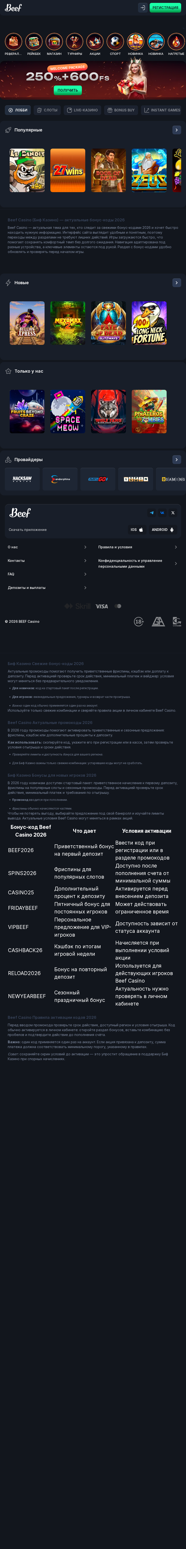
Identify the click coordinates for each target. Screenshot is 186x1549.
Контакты (16, 560)
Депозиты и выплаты (27, 588)
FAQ (11, 574)
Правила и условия (115, 547)
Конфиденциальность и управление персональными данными (130, 563)
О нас (13, 547)
